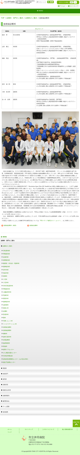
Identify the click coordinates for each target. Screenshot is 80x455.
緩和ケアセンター (8, 349)
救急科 (5, 346)
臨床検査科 (6, 343)
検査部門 (5, 374)
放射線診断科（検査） (10, 225)
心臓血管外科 (7, 292)
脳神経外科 (6, 301)
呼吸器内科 (6, 254)
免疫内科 (6, 273)
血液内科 (6, 257)
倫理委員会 (6, 401)
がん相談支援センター (10, 352)
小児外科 (6, 282)
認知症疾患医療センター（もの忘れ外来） (16, 359)
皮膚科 (5, 311)
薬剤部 (5, 379)
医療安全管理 (7, 390)
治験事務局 (6, 395)
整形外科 (6, 298)
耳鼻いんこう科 (8, 321)
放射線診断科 (7, 330)
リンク (10, 432)
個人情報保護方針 (67, 429)
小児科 (5, 279)
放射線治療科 (33, 225)
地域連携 (5, 412)
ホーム (10, 429)
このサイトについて (48, 429)
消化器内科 (6, 250)
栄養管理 (5, 384)
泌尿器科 (6, 305)
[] (50, 2)
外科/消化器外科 (8, 285)
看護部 (5, 368)
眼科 (5, 317)
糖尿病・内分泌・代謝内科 (11, 263)
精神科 (5, 276)
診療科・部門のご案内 (15, 18)
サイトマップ (74, 6)
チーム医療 (6, 406)
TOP (2, 18)
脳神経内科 (6, 266)
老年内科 (6, 270)
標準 (71, 2)
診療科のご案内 (31, 18)
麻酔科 (6, 333)
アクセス (62, 6)
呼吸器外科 (6, 289)
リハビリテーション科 (10, 324)
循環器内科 (6, 260)
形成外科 (6, 314)
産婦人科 (6, 308)
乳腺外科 (6, 295)
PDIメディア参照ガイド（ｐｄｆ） (50, 220)
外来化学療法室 (8, 356)
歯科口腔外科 (7, 337)
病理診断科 (6, 340)
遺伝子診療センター (9, 362)
